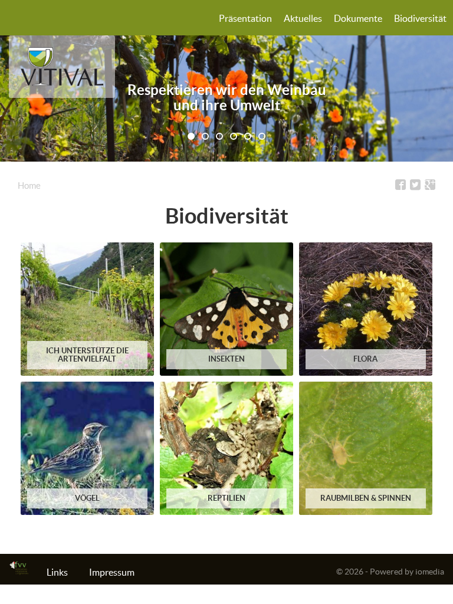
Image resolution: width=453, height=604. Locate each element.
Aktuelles (303, 18)
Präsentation (245, 18)
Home (29, 185)
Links (57, 572)
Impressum (111, 572)
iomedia (429, 571)
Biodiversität (420, 18)
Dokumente (358, 18)
